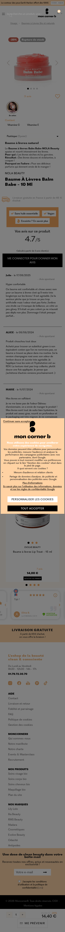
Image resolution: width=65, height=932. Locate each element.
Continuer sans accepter (16, 421)
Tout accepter (32, 508)
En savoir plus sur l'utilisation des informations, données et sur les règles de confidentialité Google (32, 487)
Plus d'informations (32, 483)
